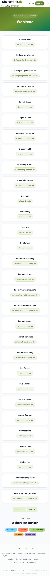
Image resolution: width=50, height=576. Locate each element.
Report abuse (19, 562)
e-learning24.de (25, 154)
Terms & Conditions (23, 559)
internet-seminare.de (25, 342)
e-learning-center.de (25, 170)
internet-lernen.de (25, 279)
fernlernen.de (25, 248)
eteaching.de (25, 201)
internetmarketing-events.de (25, 311)
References (31, 562)
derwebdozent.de (25, 107)
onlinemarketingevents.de (25, 483)
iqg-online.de (25, 373)
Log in (31, 3)
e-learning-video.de (25, 185)
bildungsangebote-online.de (25, 76)
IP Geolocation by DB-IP (37, 570)
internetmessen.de (25, 326)
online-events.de (25, 452)
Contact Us (38, 559)
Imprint (10, 559)
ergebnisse (11, 529)
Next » (32, 509)
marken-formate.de (25, 420)
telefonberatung (37, 529)
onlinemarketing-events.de (25, 498)
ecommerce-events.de (25, 138)
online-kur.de (25, 467)
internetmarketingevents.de (25, 295)
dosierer (18, 534)
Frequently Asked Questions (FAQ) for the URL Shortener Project (23, 554)
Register (39, 3)
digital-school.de (25, 123)
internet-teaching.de (25, 358)
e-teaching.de (25, 217)
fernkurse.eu (25, 232)
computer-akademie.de (25, 91)
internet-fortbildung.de (25, 264)
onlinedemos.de (25, 436)
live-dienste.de (25, 389)
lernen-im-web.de (25, 405)
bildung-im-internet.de (25, 60)
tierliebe (23, 529)
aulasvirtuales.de (25, 44)
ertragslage (30, 534)
